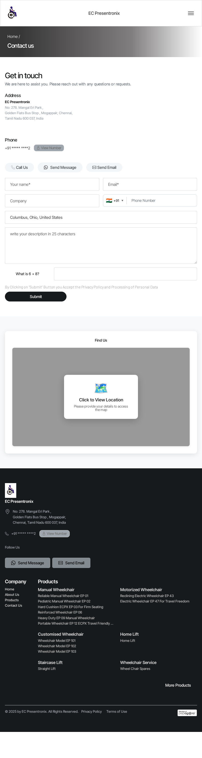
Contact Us (13, 605)
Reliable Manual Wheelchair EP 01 (63, 596)
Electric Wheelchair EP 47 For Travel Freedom (154, 601)
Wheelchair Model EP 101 (56, 640)
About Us (12, 595)
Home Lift (129, 634)
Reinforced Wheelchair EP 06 (60, 612)
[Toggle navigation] (191, 13)
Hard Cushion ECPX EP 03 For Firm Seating (70, 607)
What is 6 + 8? (27, 274)
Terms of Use (116, 711)
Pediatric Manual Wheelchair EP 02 (64, 601)
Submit (36, 296)
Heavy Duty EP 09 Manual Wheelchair (66, 618)
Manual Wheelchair (56, 589)
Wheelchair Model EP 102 (57, 646)
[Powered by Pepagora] (187, 713)
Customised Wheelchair (61, 634)
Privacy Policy (91, 711)
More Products (178, 685)
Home (9, 589)
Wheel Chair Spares (135, 668)
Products (12, 600)
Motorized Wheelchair (141, 589)
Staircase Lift (50, 662)
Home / (13, 36)
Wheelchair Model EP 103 (57, 651)
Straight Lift (47, 668)
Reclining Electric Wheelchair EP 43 (147, 596)
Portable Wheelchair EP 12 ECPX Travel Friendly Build (76, 623)
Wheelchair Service (138, 662)
